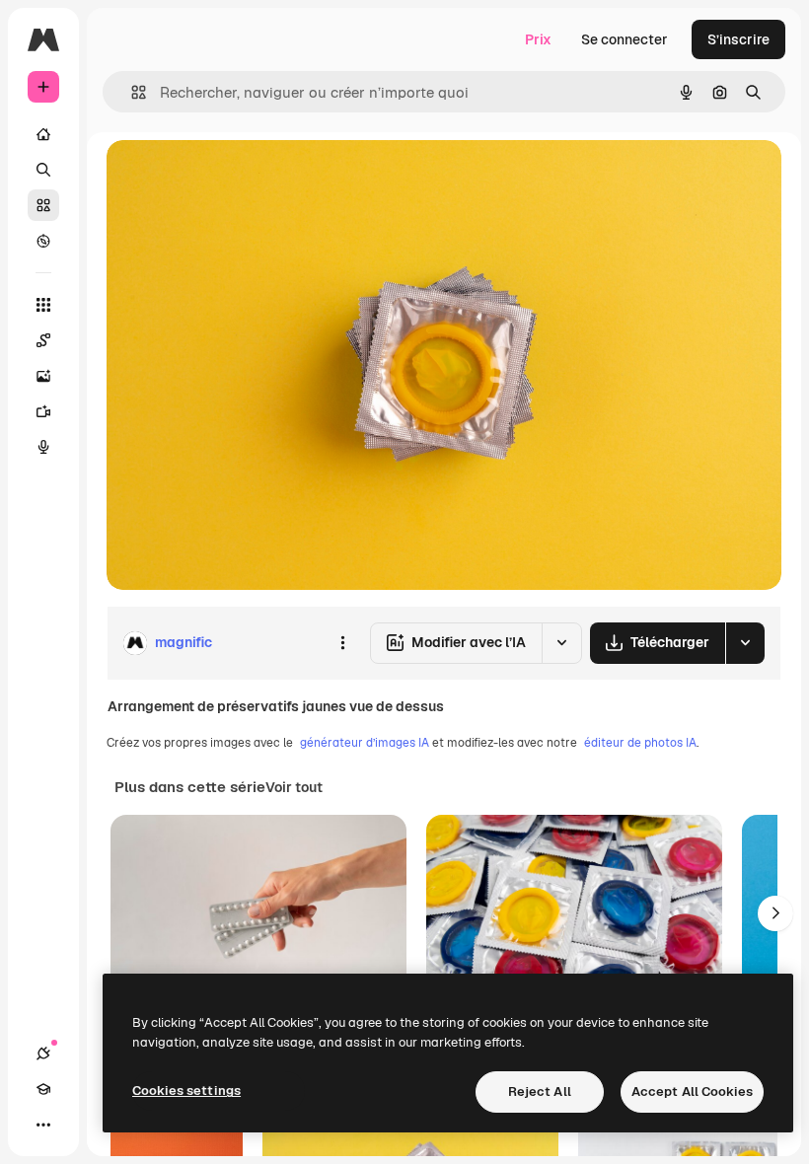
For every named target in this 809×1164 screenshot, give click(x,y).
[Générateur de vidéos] (43, 411)
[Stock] (43, 205)
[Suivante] (775, 913)
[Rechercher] (43, 169)
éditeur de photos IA (640, 743)
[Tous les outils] (43, 305)
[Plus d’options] (342, 643)
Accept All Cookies (692, 1091)
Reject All (539, 1091)
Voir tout (294, 787)
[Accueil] (43, 134)
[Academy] (43, 1089)
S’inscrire (738, 39)
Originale (236, 177)
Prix (538, 39)
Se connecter (624, 39)
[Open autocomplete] (131, 92)
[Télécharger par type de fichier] (745, 643)
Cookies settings (186, 1090)
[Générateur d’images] (43, 376)
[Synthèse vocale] (43, 447)
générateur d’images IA (364, 743)
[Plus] (43, 1124)
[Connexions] (43, 1053)
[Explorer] (43, 240)
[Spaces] (43, 340)
